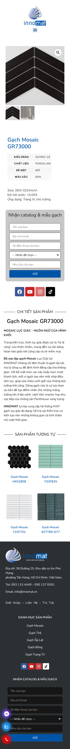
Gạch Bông (35, 647)
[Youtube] (30, 291)
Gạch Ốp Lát (35, 640)
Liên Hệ (32, 603)
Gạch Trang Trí (35, 654)
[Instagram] (40, 291)
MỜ (37, 170)
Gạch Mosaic (35, 626)
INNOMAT (11, 406)
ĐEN (38, 176)
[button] (35, 30)
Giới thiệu (13, 603)
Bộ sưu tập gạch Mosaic (20, 359)
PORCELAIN (43, 163)
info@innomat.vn (26, 592)
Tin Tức (48, 603)
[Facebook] (19, 291)
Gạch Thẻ (35, 633)
